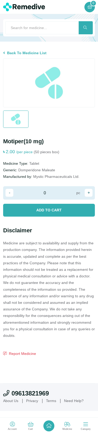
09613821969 (30, 393)
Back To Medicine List (27, 53)
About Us (10, 401)
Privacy (32, 401)
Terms (51, 401)
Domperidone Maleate (36, 170)
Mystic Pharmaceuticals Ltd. (56, 176)
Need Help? (74, 401)
